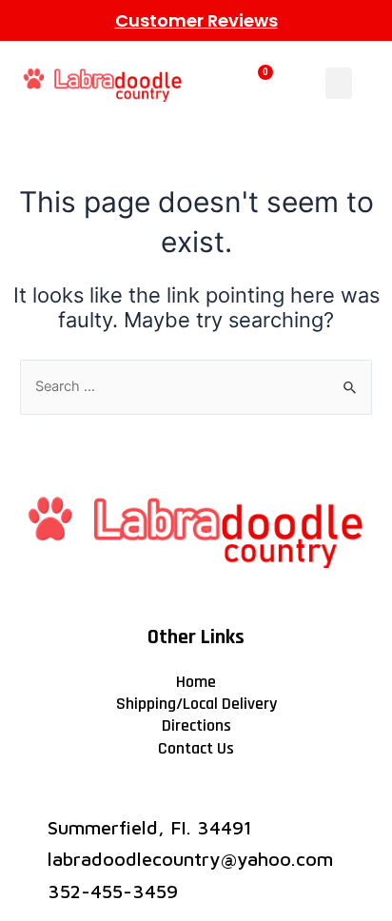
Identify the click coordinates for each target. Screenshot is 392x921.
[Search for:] (196, 386)
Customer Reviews (196, 20)
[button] (338, 83)
